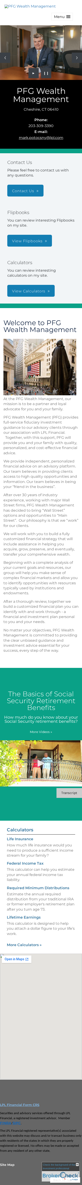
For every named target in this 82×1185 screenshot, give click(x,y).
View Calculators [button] (28, 287)
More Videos (41, 727)
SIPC (17, 1119)
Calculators (20, 825)
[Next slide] (77, 56)
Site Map (7, 1161)
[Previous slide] (5, 56)
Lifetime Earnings (24, 913)
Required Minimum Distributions (38, 883)
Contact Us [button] (23, 186)
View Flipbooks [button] (27, 237)
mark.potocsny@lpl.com (41, 133)
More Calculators (24, 941)
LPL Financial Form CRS (19, 1101)
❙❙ (46, 69)
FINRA (5, 1119)
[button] (62, 17)
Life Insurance (20, 835)
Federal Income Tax (25, 859)
